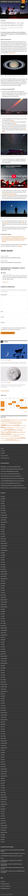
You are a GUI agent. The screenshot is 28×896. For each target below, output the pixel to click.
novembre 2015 (4, 799)
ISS (21, 423)
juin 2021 (2, 642)
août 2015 (3, 806)
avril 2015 (3, 815)
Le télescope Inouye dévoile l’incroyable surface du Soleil (12, 485)
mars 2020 (3, 677)
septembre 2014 (4, 832)
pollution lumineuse (20, 432)
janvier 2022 (3, 625)
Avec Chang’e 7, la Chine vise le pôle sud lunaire (10, 473)
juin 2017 (2, 754)
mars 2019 (3, 705)
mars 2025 (3, 536)
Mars (3, 427)
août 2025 (3, 524)
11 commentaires (22, 363)
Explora (2, 858)
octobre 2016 (3, 773)
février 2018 (3, 736)
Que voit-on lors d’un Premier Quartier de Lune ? (13, 236)
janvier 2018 (3, 738)
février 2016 (3, 792)
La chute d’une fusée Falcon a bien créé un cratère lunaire (12, 478)
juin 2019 (2, 698)
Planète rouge (4, 432)
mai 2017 (2, 757)
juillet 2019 (3, 696)
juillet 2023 (3, 583)
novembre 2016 (4, 771)
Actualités (3, 20)
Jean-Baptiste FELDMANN (15, 27)
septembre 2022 (4, 606)
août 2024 (3, 552)
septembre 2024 (4, 550)
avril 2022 (3, 618)
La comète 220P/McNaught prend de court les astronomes (12, 480)
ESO (20, 423)
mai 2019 (2, 700)
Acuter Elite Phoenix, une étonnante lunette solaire (11, 476)
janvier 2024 (3, 569)
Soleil (8, 434)
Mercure (7, 427)
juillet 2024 (3, 555)
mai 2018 (2, 729)
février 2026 (3, 510)
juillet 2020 (3, 667)
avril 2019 (3, 703)
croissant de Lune (14, 423)
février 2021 (3, 651)
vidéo (12, 438)
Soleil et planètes (4, 455)
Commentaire (4, 294)
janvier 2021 (3, 653)
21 (17, 405)
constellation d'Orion (6, 421)
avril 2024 (3, 562)
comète (25, 419)
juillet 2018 (3, 724)
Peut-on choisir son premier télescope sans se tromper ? (14, 238)
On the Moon (10, 430)
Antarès (12, 195)
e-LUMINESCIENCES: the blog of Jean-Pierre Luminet (11, 855)
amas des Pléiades (5, 420)
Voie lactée (18, 438)
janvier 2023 (3, 597)
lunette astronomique (23, 425)
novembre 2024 (4, 545)
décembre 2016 (4, 768)
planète (21, 430)
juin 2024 (2, 557)
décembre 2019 (4, 684)
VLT (14, 438)
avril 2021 (3, 646)
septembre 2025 (4, 522)
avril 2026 (3, 505)
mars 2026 (3, 508)
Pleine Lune (12, 432)
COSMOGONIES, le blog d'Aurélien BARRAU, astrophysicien (13, 853)
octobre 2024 (3, 548)
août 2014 (3, 834)
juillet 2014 (3, 837)
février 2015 (3, 820)
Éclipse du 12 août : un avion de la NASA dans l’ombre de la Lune (13, 487)
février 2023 (3, 595)
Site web (2, 322)
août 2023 (4, 250)
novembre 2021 (4, 630)
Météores (3, 453)
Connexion (3, 881)
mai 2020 (2, 672)
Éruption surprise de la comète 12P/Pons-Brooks (10, 257)
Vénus (23, 222)
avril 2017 (3, 759)
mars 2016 (3, 790)
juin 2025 (2, 529)
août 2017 (3, 750)
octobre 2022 (3, 604)
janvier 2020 (3, 682)
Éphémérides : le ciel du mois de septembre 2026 (10, 466)
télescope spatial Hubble (6, 438)
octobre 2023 (3, 576)
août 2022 (3, 609)
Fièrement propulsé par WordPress (7, 894)
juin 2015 (2, 811)
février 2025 (3, 538)
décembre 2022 (4, 599)
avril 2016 (3, 787)
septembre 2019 (4, 691)
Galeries (6, 341)
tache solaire (11, 436)
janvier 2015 (3, 823)
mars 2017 (3, 761)
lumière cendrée (11, 425)
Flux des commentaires (5, 886)
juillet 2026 (3, 498)
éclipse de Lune (3, 440)
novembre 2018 (4, 714)
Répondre (6, 282)
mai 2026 (2, 503)
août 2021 (3, 637)
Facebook (20, 246)
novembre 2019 (4, 686)
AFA (12, 126)
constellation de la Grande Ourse (16, 421)
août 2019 (3, 693)
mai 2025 (2, 531)
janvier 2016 (3, 794)
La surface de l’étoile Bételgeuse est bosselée (9, 471)
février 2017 (3, 764)
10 (2, 404)
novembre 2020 (4, 658)
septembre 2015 (4, 804)
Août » (25, 411)
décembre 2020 (4, 656)
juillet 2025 (3, 526)
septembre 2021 (4, 635)
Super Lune (22, 434)
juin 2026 (2, 501)
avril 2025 (3, 533)
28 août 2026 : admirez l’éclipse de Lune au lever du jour (12, 469)
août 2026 (3, 496)
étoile (15, 440)
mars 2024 (3, 564)
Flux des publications (5, 883)
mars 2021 (3, 649)
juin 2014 (2, 839)
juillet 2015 (3, 808)
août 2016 (3, 778)
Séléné (8, 436)
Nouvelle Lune (14, 427)
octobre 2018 (3, 717)
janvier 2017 (3, 766)
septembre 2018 (4, 719)
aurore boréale (19, 419)
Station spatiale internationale (16, 434)
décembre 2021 (4, 627)
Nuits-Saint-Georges (21, 427)
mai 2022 (2, 616)
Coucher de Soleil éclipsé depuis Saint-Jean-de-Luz (11, 483)
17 (2, 405)
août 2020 (3, 665)
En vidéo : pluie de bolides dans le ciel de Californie (11, 261)
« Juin (2, 411)
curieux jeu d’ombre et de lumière (9, 193)
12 (10, 404)
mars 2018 (3, 733)
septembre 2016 (4, 776)
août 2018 (3, 721)
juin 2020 (2, 670)
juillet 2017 (3, 752)
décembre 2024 (4, 543)
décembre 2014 (4, 825)
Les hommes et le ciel (5, 458)
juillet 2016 (3, 780)
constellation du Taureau (5, 423)
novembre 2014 (4, 827)
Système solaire (4, 436)
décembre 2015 (4, 797)
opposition (17, 430)
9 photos (9, 382)
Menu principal (26, 1)
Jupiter (15, 123)
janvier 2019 (3, 710)
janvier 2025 (3, 541)
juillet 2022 (3, 611)
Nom (2, 311)
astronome (11, 419)
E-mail (2, 317)
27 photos (9, 359)
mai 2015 (2, 813)
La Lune (2, 448)
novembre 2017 (4, 743)
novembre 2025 (4, 517)
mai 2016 (2, 785)
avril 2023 (3, 590)
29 (21, 407)
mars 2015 (3, 818)
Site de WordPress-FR (5, 888)
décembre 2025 (4, 515)
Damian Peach (12, 52)
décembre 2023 (4, 571)
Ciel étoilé (3, 450)
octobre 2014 (3, 830)
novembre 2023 (4, 573)
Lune (17, 425)
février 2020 (3, 679)
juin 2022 (2, 613)
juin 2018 (2, 726)
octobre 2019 (3, 689)
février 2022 (3, 623)
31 (2, 409)
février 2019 (3, 707)
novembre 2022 (4, 602)
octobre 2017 (3, 745)
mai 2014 (2, 841)
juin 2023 (2, 585)
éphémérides (9, 250)
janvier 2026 (3, 512)
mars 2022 (3, 620)
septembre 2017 (4, 747)
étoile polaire (19, 440)
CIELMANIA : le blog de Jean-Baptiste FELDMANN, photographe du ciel (11, 1)
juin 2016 (2, 783)
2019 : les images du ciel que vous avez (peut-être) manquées (13, 362)
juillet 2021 (3, 639)
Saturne (12, 120)
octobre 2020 (3, 660)
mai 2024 (2, 559)
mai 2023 (2, 588)
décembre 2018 (4, 712)
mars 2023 (3, 592)
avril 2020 (3, 674)
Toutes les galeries (5, 390)
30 (25, 407)
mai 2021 (2, 644)
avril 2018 (3, 731)
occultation (3, 430)
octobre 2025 (3, 519)
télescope (5, 222)
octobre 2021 (3, 632)
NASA (10, 427)
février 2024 (3, 566)
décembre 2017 (4, 740)
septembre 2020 (4, 663)
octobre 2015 (3, 801)
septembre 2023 (4, 578)
